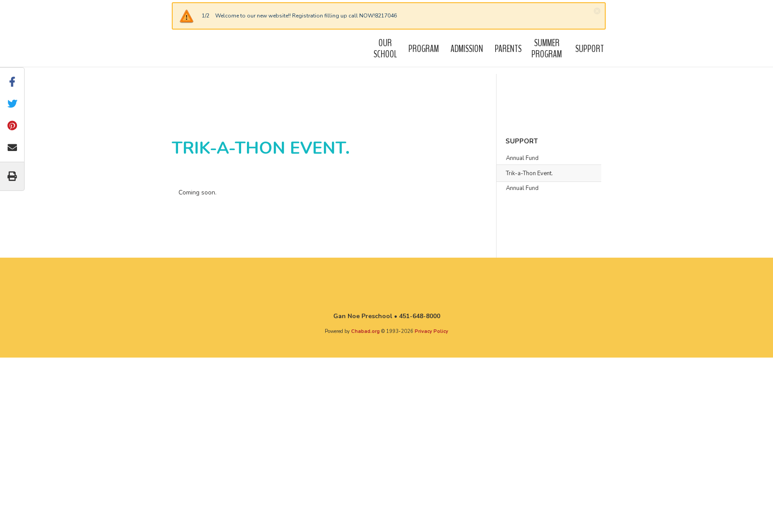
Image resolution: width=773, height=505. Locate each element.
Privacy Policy (431, 331)
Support (589, 49)
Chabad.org (365, 331)
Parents (508, 49)
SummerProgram (546, 48)
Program (423, 49)
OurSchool (385, 48)
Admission (466, 49)
